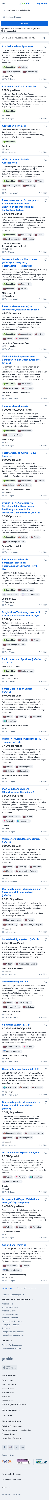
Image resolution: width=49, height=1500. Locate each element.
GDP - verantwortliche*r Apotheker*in (15, 161)
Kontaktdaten (8, 1392)
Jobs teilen (7, 1415)
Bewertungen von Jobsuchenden (16, 1430)
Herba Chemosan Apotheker (13, 1335)
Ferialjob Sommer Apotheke (13, 1332)
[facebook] (4, 1447)
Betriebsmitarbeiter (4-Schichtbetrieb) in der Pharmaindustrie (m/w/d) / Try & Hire (20, 564)
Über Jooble (7, 1380)
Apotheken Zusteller (10, 1307)
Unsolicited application (15, 981)
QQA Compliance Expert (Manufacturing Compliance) (18, 790)
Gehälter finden (8, 1434)
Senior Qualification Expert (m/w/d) (17, 690)
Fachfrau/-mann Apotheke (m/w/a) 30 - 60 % (21, 661)
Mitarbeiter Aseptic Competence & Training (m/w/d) (21, 740)
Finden (24, 23)
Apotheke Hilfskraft (10, 1318)
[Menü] (3, 3)
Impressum (7, 1487)
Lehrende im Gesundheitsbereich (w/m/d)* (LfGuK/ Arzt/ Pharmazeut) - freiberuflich (20, 262)
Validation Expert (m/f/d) (16, 1024)
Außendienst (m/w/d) (14, 1245)
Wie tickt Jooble (9, 1384)
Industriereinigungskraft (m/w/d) (20, 939)
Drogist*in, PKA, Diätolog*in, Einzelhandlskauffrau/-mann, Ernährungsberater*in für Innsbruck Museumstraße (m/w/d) (21, 508)
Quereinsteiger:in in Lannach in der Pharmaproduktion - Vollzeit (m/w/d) (21, 892)
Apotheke (6, 1328)
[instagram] (10, 1447)
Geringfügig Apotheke (11, 1325)
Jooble (18, 1494)
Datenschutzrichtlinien (11, 1479)
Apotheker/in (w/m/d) (14, 126)
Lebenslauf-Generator (11, 1438)
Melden (44, 79)
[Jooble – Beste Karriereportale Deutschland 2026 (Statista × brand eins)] (24, 1462)
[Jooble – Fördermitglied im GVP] (41, 1462)
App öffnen (41, 3)
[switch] (45, 38)
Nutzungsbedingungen (11, 1474)
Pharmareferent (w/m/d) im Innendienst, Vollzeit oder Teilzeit (20, 308)
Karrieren (6, 1396)
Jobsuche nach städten (11, 1349)
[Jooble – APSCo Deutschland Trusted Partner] (7, 1462)
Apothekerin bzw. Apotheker (17, 46)
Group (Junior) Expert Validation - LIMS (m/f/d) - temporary (20, 1201)
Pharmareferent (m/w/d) (15, 406)
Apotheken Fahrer (9, 1311)
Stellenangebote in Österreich (15, 1404)
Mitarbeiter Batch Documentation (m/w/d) (21, 840)
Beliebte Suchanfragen (12, 1295)
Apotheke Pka (7, 1304)
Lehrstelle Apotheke (10, 1314)
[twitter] (16, 1447)
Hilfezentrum (7, 1400)
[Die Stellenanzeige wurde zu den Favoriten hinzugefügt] (46, 46)
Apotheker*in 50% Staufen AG (19, 86)
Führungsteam (8, 1388)
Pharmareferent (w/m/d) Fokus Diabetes (19, 454)
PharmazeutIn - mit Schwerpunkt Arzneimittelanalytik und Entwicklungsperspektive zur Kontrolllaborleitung (20, 205)
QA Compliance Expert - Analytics (20, 1152)
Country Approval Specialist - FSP (20, 1069)
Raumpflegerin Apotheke (12, 1321)
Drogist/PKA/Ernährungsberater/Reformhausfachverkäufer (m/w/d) (21, 614)
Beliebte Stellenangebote (12, 1345)
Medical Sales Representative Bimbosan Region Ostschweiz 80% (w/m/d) (21, 359)
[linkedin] (22, 1447)
